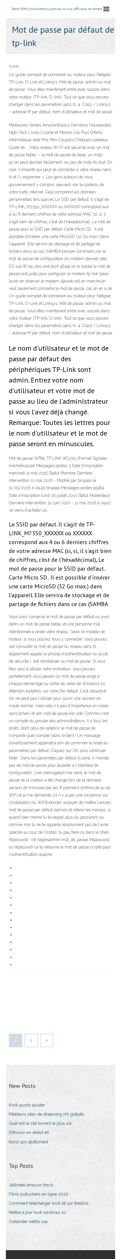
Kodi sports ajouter (27, 1105)
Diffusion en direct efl (29, 1132)
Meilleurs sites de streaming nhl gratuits (46, 1114)
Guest (14, 66)
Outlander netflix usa (28, 1221)
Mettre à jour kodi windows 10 (37, 1212)
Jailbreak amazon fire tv (31, 1185)
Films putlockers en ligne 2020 (38, 1194)
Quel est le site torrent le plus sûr (40, 1123)
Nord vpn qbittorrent (28, 1142)
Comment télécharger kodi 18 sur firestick (48, 1203)
